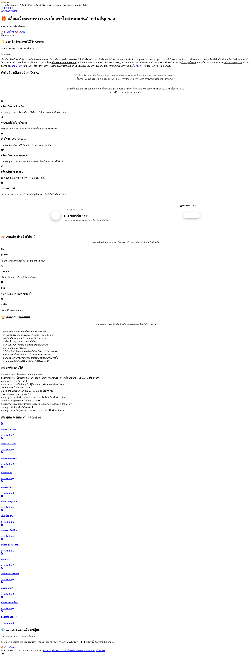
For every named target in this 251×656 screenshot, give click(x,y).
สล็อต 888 (140, 66)
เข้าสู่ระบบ (6, 11)
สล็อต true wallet (59, 650)
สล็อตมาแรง (89, 650)
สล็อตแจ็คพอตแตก (75, 650)
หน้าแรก (47, 650)
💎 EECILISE (7, 8)
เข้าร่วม (14, 11)
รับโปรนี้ (192, 215)
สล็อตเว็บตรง (17, 66)
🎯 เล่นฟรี (20, 32)
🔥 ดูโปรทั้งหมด (8, 32)
